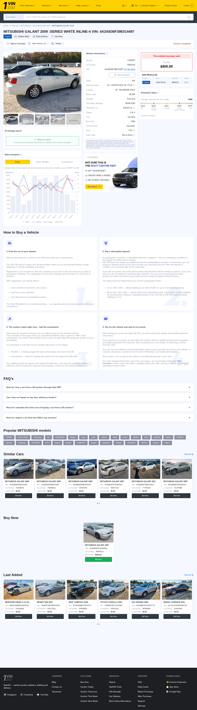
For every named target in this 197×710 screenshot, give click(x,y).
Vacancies (56, 691)
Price (17, 162)
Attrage (118, 443)
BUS (146, 437)
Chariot (156, 443)
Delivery (46, 5)
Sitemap (141, 706)
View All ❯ (189, 454)
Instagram (12, 694)
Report (112, 682)
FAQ (140, 682)
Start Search (92, 187)
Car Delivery (114, 696)
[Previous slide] (7, 79)
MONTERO (59, 437)
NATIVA (157, 437)
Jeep (83, 437)
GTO (47, 443)
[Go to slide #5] (73, 119)
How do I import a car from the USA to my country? (31, 417)
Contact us (57, 687)
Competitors (67, 162)
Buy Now (84, 682)
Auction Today (86, 687)
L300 (93, 437)
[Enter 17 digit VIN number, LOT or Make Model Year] (189, 17)
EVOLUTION (23, 437)
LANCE (104, 437)
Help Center (143, 687)
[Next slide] (77, 79)
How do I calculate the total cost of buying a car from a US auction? (40, 407)
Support (141, 701)
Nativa (57, 443)
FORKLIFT (81, 443)
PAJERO (180, 437)
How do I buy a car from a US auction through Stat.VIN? (33, 387)
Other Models (42, 162)
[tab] (97, 503)
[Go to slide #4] (58, 119)
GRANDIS (131, 443)
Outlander (38, 437)
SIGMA (136, 437)
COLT (125, 437)
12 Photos (74, 109)
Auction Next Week (89, 701)
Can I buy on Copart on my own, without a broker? (31, 397)
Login (187, 5)
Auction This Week (89, 696)
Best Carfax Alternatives (120, 701)
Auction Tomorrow (88, 691)
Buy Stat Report (123, 75)
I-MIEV (167, 443)
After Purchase (144, 696)
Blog (98, 5)
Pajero (168, 437)
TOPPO (144, 443)
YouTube (44, 694)
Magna (73, 437)
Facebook (28, 694)
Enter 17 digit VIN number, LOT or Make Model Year (46, 17)
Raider (93, 443)
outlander (22, 443)
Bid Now (18, 496)
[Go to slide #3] (42, 119)
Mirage (68, 443)
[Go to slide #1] (10, 119)
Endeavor (106, 443)
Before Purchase (145, 691)
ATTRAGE (36, 443)
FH (48, 437)
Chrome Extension (177, 682)
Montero (9, 443)
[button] (13, 17)
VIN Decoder (115, 691)
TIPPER (9, 437)
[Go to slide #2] (26, 119)
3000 (115, 437)
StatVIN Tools (115, 687)
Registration (171, 5)
